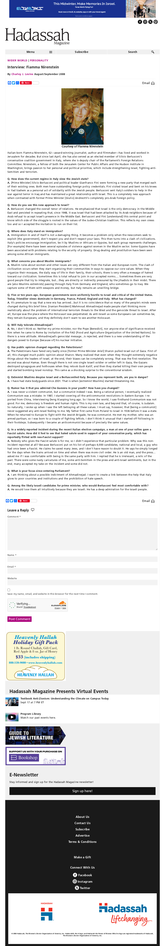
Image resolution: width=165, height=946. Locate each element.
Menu (31, 52)
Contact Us (82, 823)
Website (12, 578)
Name (11, 554)
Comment (14, 516)
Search (132, 52)
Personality (39, 60)
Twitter (84, 888)
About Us (83, 817)
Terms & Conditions (82, 842)
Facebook (84, 875)
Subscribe (81, 52)
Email (146, 83)
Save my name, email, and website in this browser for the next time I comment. (52, 593)
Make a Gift (82, 857)
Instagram (85, 881)
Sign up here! (82, 791)
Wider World (17, 60)
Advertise (82, 835)
